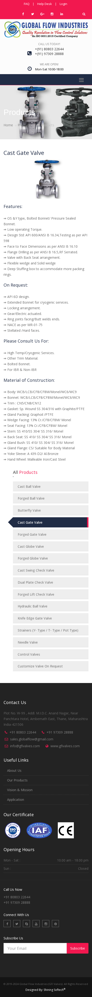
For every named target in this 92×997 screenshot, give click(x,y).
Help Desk (44, 4)
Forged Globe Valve (33, 558)
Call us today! (49, 44)
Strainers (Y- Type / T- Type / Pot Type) (48, 630)
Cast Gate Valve (30, 522)
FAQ (26, 4)
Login (63, 4)
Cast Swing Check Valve (36, 570)
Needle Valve (28, 642)
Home (8, 125)
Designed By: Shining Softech (45, 990)
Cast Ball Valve (29, 486)
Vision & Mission (20, 790)
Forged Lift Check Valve (36, 594)
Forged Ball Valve (31, 498)
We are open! (49, 64)
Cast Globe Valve (31, 546)
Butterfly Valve (29, 510)
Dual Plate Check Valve (35, 582)
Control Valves (29, 654)
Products (24, 125)
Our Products (17, 780)
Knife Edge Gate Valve (35, 618)
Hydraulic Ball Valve (32, 606)
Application (15, 799)
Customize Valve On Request (40, 666)
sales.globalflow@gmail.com (31, 739)
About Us (14, 770)
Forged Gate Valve (32, 534)
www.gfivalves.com (65, 746)
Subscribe (77, 948)
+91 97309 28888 (59, 732)
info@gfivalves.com (25, 746)
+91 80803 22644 (22, 732)
